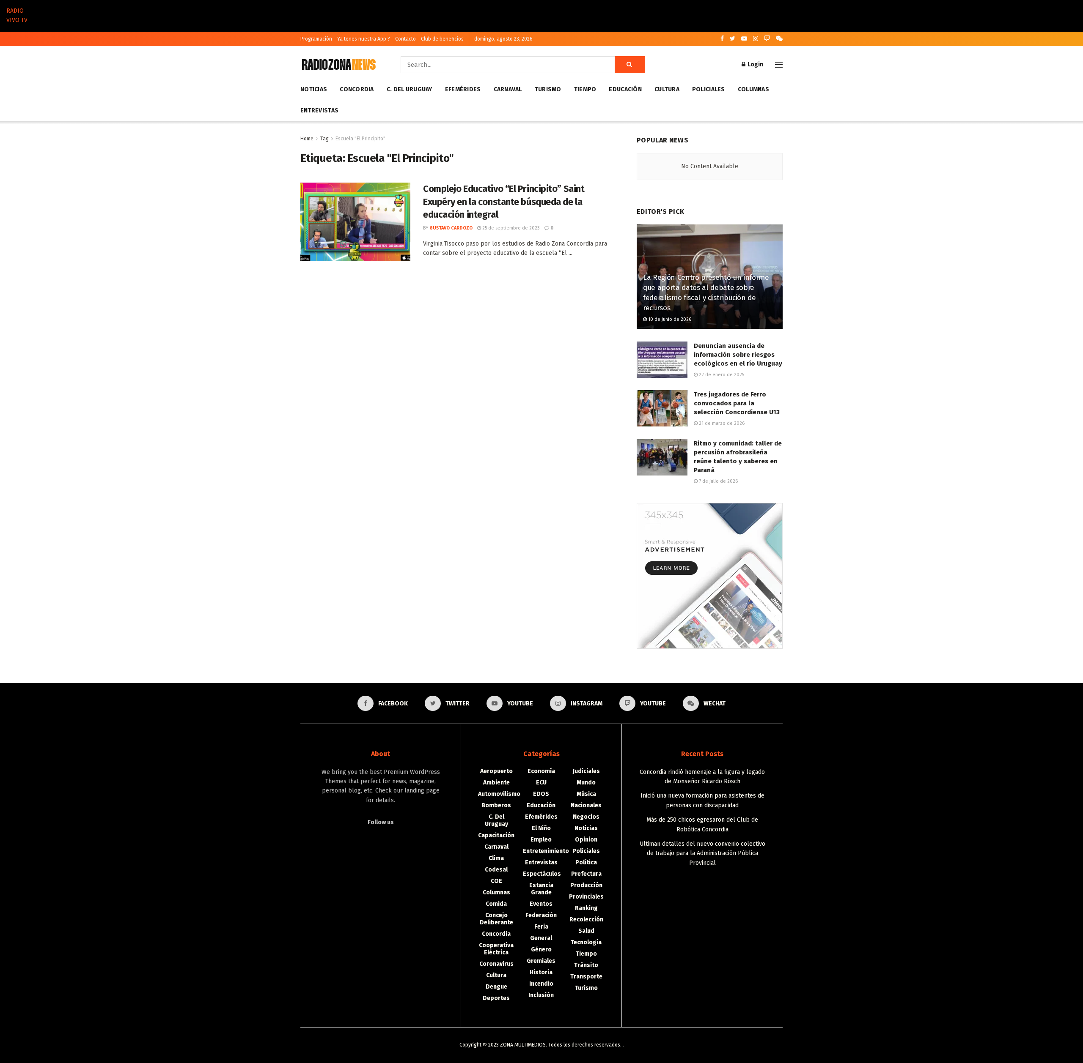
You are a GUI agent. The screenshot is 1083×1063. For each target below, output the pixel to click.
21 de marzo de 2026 (721, 423)
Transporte (586, 976)
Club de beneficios (442, 39)
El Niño (541, 828)
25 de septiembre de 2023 (510, 228)
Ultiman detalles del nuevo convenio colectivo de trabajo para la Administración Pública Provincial (702, 853)
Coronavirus (496, 963)
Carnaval (508, 89)
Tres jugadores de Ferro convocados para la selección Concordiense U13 (737, 403)
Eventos (541, 903)
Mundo (586, 782)
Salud (586, 931)
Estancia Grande (541, 889)
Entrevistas (319, 110)
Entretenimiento (546, 851)
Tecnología (586, 942)
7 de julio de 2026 (718, 481)
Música (586, 794)
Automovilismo (499, 794)
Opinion (586, 839)
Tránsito (586, 965)
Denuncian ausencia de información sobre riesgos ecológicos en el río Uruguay (738, 354)
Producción (586, 885)
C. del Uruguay (409, 89)
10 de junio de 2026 (669, 319)
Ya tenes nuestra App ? (363, 39)
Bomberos (496, 805)
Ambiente (496, 782)
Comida (496, 903)
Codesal (496, 869)
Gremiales (541, 961)
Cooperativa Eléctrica (496, 949)
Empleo (541, 839)
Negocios (586, 816)
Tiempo (585, 89)
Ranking (586, 908)
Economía (541, 771)
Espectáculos (542, 873)
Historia (541, 972)
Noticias (313, 89)
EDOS (541, 794)
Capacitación (496, 835)
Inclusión (541, 995)
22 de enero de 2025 (721, 374)
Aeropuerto (496, 771)
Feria (541, 926)
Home (306, 139)
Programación (316, 39)
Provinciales (586, 896)
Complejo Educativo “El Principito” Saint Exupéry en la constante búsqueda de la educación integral (503, 202)
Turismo (548, 89)
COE (496, 881)
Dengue (496, 986)
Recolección (586, 919)
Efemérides (463, 89)
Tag (324, 139)
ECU (541, 782)
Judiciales (586, 771)
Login (754, 64)
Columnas (753, 89)
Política (586, 862)
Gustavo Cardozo (451, 228)
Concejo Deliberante (496, 919)
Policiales (708, 89)
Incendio (541, 983)
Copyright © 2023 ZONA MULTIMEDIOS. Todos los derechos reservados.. (541, 1045)
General (541, 938)
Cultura (666, 89)
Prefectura (586, 873)
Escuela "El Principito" (360, 139)
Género (541, 949)
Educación (625, 89)
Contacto (405, 39)
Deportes (496, 998)
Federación (541, 915)
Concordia (357, 89)
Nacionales (586, 805)
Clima (496, 858)
